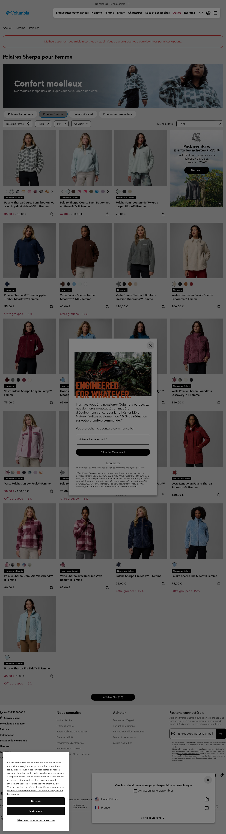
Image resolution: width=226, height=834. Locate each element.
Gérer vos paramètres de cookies (36, 820)
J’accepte (36, 801)
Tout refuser (36, 810)
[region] (36, 791)
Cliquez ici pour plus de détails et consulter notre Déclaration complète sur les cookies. (35, 790)
